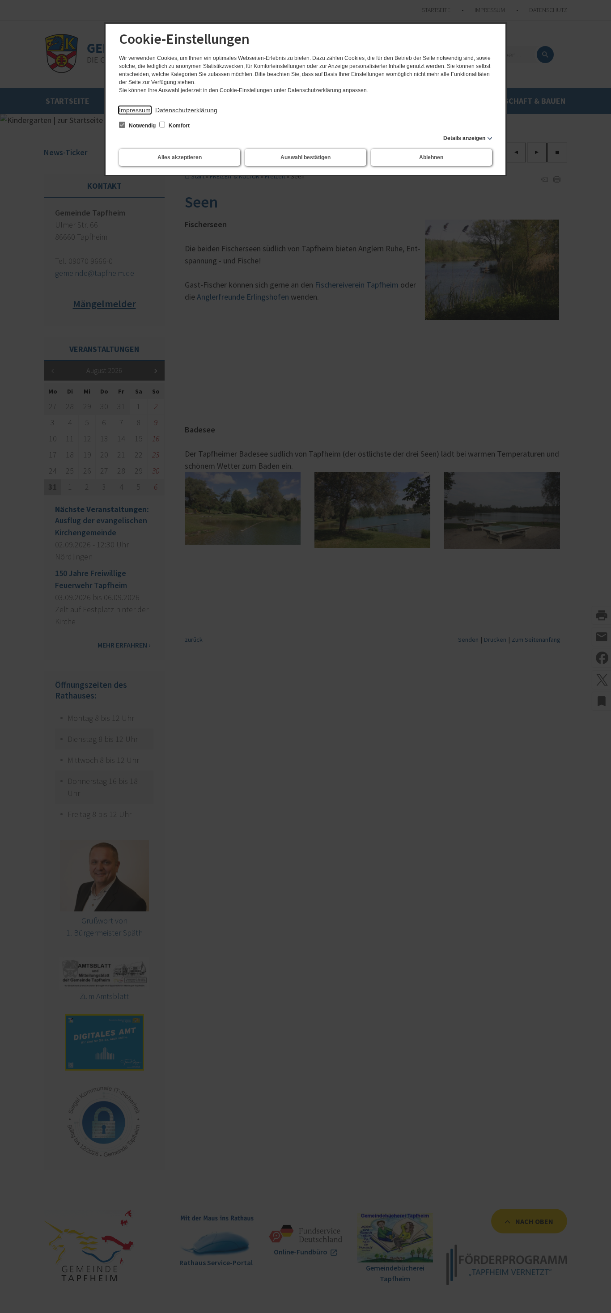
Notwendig (142, 126)
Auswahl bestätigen (305, 157)
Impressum (135, 110)
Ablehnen (431, 157)
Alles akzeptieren (179, 157)
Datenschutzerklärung (186, 110)
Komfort (178, 126)
